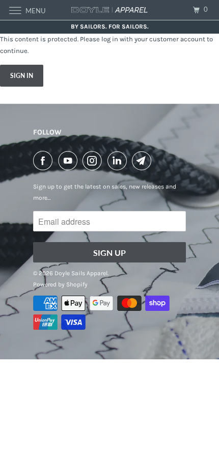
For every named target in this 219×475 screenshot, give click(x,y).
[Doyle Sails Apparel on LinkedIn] (119, 160)
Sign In (21, 76)
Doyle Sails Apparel (80, 273)
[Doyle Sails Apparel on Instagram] (94, 160)
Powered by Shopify (60, 284)
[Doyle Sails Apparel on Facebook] (45, 160)
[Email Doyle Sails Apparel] (143, 160)
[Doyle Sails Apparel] (110, 10)
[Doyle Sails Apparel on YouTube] (69, 160)
